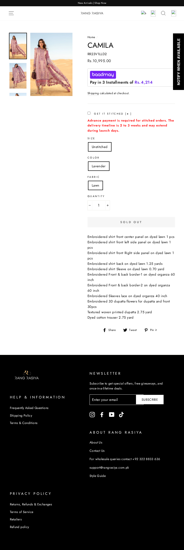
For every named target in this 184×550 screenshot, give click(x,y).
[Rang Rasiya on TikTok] (121, 414)
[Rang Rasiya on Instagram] (92, 414)
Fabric (94, 177)
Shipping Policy (21, 415)
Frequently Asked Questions (29, 408)
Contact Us (97, 450)
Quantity (96, 196)
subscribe (150, 399)
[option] (92, 3)
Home (91, 37)
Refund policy (19, 527)
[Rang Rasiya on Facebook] (102, 414)
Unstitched (100, 146)
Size (91, 138)
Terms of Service (21, 512)
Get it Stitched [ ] (112, 113)
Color (94, 157)
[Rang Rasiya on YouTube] (111, 414)
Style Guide (98, 476)
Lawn (95, 185)
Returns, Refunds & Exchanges (31, 504)
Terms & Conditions (24, 423)
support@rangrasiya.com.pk (109, 467)
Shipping (93, 93)
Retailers (16, 519)
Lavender (99, 166)
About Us (96, 442)
